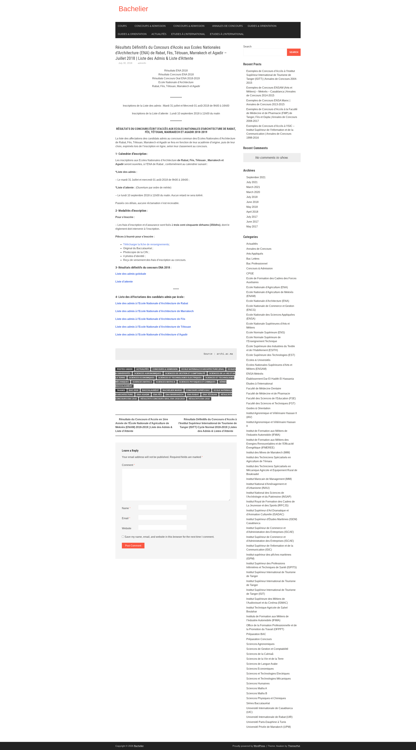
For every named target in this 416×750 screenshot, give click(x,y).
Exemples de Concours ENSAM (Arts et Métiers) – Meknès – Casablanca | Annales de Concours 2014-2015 (271, 91)
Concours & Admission (150, 26)
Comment (128, 465)
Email (126, 518)
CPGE (250, 273)
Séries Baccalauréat (258, 703)
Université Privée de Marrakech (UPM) (268, 726)
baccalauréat (150, 390)
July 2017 (252, 216)
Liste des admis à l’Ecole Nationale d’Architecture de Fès (150, 319)
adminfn (142, 63)
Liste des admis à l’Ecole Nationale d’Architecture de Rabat (151, 303)
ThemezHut (294, 746)
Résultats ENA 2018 (199, 399)
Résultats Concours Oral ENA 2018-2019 (163, 399)
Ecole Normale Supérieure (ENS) (265, 332)
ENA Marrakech (174, 394)
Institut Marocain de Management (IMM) (269, 479)
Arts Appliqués (254, 253)
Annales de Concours (227, 26)
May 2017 (252, 226)
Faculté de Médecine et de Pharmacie (268, 393)
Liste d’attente (124, 281)
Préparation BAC (256, 634)
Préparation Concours (259, 639)
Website (126, 528)
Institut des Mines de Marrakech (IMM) (268, 452)
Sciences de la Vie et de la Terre (265, 658)
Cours (122, 26)
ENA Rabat (193, 394)
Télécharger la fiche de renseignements (146, 244)
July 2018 (252, 197)
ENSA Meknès (254, 373)
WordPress (259, 746)
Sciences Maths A (142, 382)
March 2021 (253, 187)
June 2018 (252, 202)
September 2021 (256, 177)
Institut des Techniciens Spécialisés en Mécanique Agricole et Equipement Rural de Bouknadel (271, 470)
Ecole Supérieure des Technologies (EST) (270, 355)
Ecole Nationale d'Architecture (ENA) (203, 369)
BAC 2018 (133, 390)
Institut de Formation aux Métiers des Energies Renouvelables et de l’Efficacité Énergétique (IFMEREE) (270, 443)
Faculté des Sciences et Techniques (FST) (270, 403)
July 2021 (252, 182)
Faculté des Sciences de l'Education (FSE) (271, 398)
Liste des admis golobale (130, 273)
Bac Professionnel (256, 263)
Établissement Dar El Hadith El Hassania (270, 378)
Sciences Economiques (141, 378)
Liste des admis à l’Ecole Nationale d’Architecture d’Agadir (151, 334)
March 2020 (253, 192)
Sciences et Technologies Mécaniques (268, 678)
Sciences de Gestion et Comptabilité (185, 373)
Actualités (158, 34)
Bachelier (133, 9)
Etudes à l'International (259, 383)
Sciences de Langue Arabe (262, 663)
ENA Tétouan (210, 394)
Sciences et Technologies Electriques (180, 378)
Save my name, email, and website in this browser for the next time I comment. (169, 536)
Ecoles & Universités (258, 360)
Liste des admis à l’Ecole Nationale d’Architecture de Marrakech (154, 311)
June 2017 (252, 221)
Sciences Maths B (165, 382)
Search (247, 46)
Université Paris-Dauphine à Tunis (266, 722)
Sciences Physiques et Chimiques (197, 382)
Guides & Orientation (262, 26)
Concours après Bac (198, 390)
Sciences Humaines (258, 683)
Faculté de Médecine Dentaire (263, 388)
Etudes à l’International (188, 34)
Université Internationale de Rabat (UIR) (269, 717)
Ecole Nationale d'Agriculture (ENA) (267, 287)
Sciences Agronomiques (147, 373)
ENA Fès (157, 394)
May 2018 (252, 206)
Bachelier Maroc (172, 390)
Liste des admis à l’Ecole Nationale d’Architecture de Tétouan (153, 326)
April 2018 (252, 211)
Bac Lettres (252, 258)
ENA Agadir (143, 394)
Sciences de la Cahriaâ (259, 654)
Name (126, 508)
